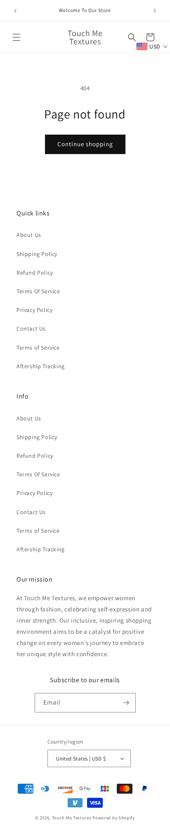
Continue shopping (85, 144)
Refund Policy (35, 272)
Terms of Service (38, 347)
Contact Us (31, 328)
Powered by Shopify (113, 818)
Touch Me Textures (72, 818)
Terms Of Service (38, 291)
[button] (16, 37)
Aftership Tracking (41, 366)
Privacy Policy (34, 310)
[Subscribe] (126, 702)
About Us (29, 235)
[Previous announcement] (15, 11)
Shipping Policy (37, 254)
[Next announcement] (155, 11)
